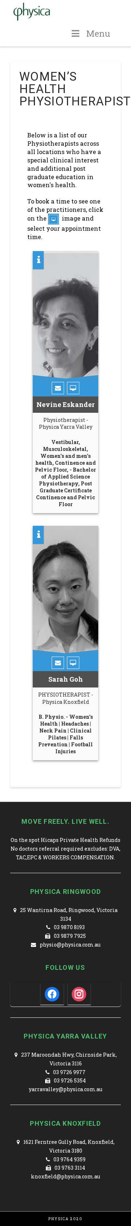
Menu (98, 33)
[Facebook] (52, 993)
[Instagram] (79, 993)
